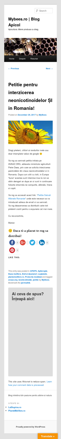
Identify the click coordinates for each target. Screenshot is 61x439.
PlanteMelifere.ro (16, 410)
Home (11, 58)
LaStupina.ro (14, 407)
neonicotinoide (25, 279)
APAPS (33, 270)
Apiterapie (42, 270)
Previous (13, 68)
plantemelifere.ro (16, 276)
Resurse (34, 58)
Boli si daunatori (29, 273)
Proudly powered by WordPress (30, 426)
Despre (22, 58)
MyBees (43, 114)
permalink (25, 282)
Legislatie (42, 273)
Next (49, 68)
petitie (36, 279)
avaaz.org (12, 279)
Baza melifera (14, 273)
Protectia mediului (33, 276)
